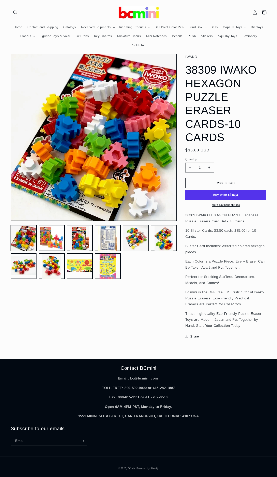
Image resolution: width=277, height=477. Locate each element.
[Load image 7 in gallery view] (24, 266)
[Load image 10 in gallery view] (108, 266)
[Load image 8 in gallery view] (52, 266)
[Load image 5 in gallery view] (136, 238)
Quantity (191, 159)
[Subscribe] (82, 441)
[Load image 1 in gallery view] (24, 238)
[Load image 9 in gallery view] (80, 266)
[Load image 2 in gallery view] (52, 238)
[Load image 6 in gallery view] (164, 238)
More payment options (226, 205)
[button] (15, 12)
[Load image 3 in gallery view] (80, 238)
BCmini (131, 468)
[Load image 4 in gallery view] (108, 238)
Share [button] (194, 336)
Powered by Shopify (147, 468)
